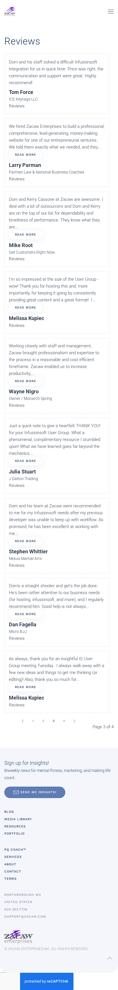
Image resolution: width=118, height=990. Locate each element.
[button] (111, 11)
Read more (25, 155)
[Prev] (22, 721)
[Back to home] (10, 11)
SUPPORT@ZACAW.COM (25, 916)
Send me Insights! (38, 792)
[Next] (74, 721)
